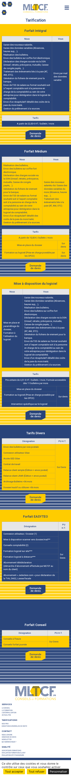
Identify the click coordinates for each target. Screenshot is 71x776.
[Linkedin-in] (4, 12)
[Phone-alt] (4, 4)
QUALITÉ (6, 747)
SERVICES (7, 704)
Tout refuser (36, 771)
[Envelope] (9, 4)
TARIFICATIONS (9, 720)
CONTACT (7, 731)
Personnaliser (58, 771)
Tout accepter (14, 771)
